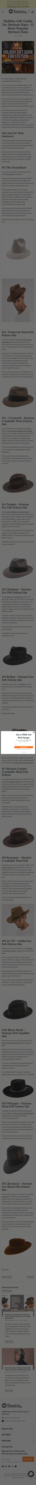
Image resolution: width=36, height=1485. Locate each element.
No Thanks (24, 752)
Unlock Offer (23, 747)
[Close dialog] (34, 731)
